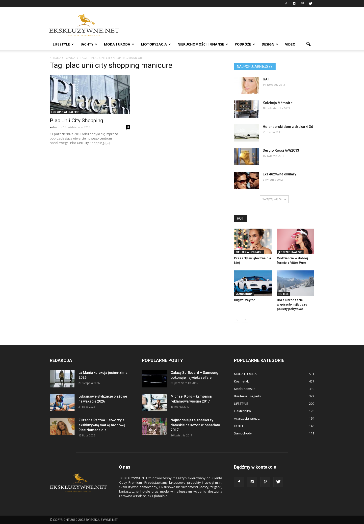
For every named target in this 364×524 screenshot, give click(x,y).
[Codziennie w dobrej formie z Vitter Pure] (295, 241)
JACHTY (86, 44)
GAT (266, 79)
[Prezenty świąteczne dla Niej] (253, 241)
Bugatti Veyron (244, 300)
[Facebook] (286, 3)
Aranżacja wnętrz (247, 418)
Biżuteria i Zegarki (248, 252)
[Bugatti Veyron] (253, 283)
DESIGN (268, 44)
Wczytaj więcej (272, 199)
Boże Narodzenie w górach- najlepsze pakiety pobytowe (292, 304)
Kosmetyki (242, 381)
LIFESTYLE (61, 44)
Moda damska (245, 388)
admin (54, 127)
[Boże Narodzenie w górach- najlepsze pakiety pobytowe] (295, 283)
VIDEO (290, 44)
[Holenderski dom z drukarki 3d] (246, 133)
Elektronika (242, 411)
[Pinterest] (302, 3)
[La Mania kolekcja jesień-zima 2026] (62, 378)
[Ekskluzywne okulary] (246, 180)
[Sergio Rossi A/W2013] (246, 156)
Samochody (244, 294)
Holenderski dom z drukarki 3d (288, 127)
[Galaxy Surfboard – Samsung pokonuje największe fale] (154, 378)
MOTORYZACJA (154, 44)
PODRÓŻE (243, 44)
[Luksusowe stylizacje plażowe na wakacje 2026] (62, 402)
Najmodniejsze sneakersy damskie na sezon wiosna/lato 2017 (195, 425)
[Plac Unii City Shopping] (90, 94)
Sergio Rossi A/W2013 (281, 150)
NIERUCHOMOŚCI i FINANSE (201, 44)
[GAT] (246, 85)
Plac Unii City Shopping (76, 120)
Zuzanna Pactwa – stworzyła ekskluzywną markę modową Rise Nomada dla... (101, 425)
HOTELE (283, 294)
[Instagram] (294, 3)
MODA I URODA (117, 44)
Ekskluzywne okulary (279, 174)
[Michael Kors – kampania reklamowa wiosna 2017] (154, 402)
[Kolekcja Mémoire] (246, 109)
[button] (308, 44)
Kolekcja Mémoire (277, 103)
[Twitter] (310, 3)
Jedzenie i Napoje (290, 252)
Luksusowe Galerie (65, 112)
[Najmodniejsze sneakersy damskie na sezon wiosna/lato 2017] (154, 426)
